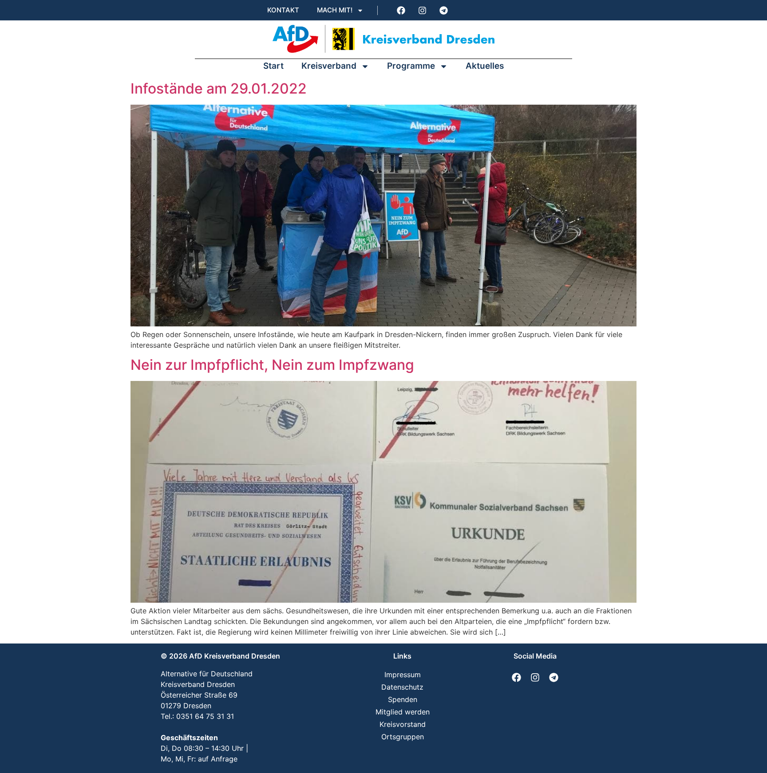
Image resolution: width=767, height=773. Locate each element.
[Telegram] (443, 10)
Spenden (402, 699)
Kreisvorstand (403, 724)
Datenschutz (402, 687)
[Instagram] (422, 10)
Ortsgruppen (402, 736)
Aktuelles (485, 66)
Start (273, 66)
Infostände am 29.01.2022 (218, 88)
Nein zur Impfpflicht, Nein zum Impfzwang (272, 364)
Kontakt (283, 10)
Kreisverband (328, 66)
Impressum (402, 674)
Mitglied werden (403, 711)
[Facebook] (400, 10)
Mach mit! (334, 10)
